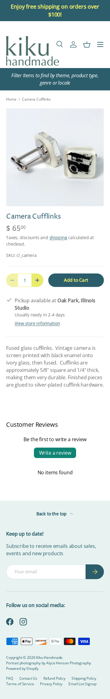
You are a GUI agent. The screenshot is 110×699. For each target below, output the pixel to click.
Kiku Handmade (49, 657)
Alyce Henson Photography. (69, 663)
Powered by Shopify (22, 668)
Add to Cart (76, 280)
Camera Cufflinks (36, 99)
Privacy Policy (51, 683)
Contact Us (28, 678)
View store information (37, 323)
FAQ (9, 678)
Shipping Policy (84, 678)
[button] (87, 44)
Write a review (55, 452)
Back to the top (52, 514)
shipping (58, 237)
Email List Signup (82, 683)
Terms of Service (20, 683)
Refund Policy (54, 678)
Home (11, 99)
